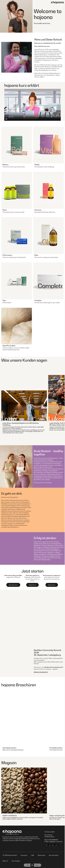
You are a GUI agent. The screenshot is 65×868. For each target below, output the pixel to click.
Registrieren (32, 585)
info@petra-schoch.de (55, 841)
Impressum (24, 855)
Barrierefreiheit (53, 855)
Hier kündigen (16, 861)
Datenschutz (41, 855)
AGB (32, 855)
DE (28, 865)
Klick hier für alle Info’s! (41, 672)
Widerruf (5, 861)
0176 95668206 (53, 840)
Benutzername (13, 585)
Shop (37, 865)
